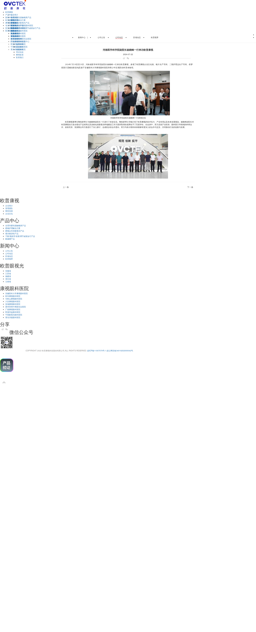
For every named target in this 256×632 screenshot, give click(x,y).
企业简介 (14, 14)
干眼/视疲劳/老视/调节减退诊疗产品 (20, 236)
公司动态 (119, 37)
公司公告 (14, 20)
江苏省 (8, 273)
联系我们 (19, 57)
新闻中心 (81, 37)
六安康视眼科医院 (12, 301)
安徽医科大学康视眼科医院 (22, 25)
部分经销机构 (16, 38)
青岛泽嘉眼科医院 (12, 317)
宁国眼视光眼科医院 (13, 314)
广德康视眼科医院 (12, 309)
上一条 (65, 187)
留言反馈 (14, 36)
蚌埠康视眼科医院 (12, 296)
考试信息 (19, 52)
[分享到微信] (129, 58)
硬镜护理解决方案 (18, 20)
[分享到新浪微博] (125, 58)
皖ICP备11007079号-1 (96, 350)
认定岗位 (19, 46)
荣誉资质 (9, 211)
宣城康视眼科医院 (12, 304)
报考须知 (19, 44)
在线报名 (19, 49)
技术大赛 (14, 28)
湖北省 (8, 278)
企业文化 (9, 213)
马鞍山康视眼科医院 (13, 298)
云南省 (8, 281)
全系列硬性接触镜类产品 (21, 17)
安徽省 (13, 22)
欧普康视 (9, 12)
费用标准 (19, 54)
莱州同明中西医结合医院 (15, 306)
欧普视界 (154, 37)
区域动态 (137, 37)
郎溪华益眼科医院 (12, 312)
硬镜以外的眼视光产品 (20, 22)
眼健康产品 (10, 238)
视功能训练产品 (11, 233)
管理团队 (9, 208)
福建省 (8, 276)
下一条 (191, 187)
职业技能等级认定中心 (20, 41)
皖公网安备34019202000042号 (120, 350)
